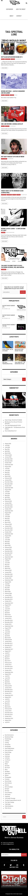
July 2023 (7, 514)
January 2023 (8, 526)
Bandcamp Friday (9, 737)
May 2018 (7, 633)
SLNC (16, 95)
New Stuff (8, 59)
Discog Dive (7, 744)
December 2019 (8, 597)
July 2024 (7, 491)
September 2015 (9, 695)
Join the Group (20, 9)
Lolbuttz (7, 761)
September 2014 (9, 718)
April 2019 (7, 612)
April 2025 (7, 474)
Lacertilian (18, 59)
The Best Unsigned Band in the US (13, 800)
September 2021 (9, 557)
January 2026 (8, 457)
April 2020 (7, 589)
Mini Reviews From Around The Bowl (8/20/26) (19, 351)
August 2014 (8, 720)
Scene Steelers (8, 792)
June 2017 (7, 655)
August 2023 (8, 512)
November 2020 (8, 576)
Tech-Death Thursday (10, 798)
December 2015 (8, 689)
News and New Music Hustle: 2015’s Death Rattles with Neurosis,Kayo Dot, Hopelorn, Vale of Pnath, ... (13, 883)
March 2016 (8, 683)
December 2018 (8, 620)
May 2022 (7, 541)
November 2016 (8, 668)
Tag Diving (7, 796)
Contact (19, 16)
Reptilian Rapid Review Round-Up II (11, 57)
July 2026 (7, 445)
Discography (8, 746)
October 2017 (8, 647)
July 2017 (7, 653)
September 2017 (9, 649)
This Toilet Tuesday (9, 802)
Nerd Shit (7, 765)
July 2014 (7, 722)
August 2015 (8, 697)
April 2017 (7, 658)
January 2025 (8, 480)
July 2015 (7, 699)
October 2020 (8, 578)
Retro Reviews (8, 783)
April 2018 (7, 635)
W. (8, 269)
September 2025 (9, 464)
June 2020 (7, 585)
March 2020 (8, 591)
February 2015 (8, 708)
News (6, 769)
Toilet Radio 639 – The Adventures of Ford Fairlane (20, 364)
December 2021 (8, 551)
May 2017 (7, 657)
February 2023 (8, 524)
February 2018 (8, 639)
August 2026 (8, 443)
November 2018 (8, 622)
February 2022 (8, 547)
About (11, 16)
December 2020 (8, 574)
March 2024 (8, 499)
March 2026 (8, 453)
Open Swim (7, 773)
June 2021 (7, 562)
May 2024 (7, 495)
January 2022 (8, 549)
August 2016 (8, 674)
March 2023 (8, 522)
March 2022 (8, 545)
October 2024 (8, 485)
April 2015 (7, 705)
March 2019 (8, 614)
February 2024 (8, 501)
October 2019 (8, 601)
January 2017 (8, 664)
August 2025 (8, 466)
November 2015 (8, 691)
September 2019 (9, 603)
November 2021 (8, 553)
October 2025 (8, 462)
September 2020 (9, 580)
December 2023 (8, 505)
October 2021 (8, 555)
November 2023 (8, 507)
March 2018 (8, 637)
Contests (7, 740)
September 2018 (9, 626)
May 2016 (7, 680)
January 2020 (8, 595)
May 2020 (7, 587)
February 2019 (8, 616)
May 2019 (7, 610)
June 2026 (7, 447)
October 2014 (8, 716)
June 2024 (7, 493)
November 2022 (8, 530)
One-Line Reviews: (12, 124)
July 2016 (7, 676)
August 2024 (8, 489)
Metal (3, 59)
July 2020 (7, 584)
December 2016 (8, 666)
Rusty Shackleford (10, 232)
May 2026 (7, 449)
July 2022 (7, 537)
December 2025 (8, 459)
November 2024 (8, 483)
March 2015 (8, 707)
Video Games (8, 808)
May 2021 (7, 564)
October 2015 (8, 693)
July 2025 (7, 468)
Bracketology (8, 738)
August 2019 (8, 605)
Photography (8, 777)
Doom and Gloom (9, 750)
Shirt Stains (7, 794)
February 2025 (8, 478)
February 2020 (8, 593)
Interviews (4, 194)
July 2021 (7, 560)
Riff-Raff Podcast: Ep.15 (12, 156)
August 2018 (8, 628)
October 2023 (8, 509)
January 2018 (8, 641)
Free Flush (7, 754)
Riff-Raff (7, 790)
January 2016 (8, 687)
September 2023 (9, 510)
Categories (9, 9)
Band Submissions (9, 735)
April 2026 (7, 451)
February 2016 (8, 685)
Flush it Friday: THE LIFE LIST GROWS (13, 420)
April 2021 (7, 566)
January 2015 (8, 710)
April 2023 (7, 520)
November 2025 (8, 460)
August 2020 (8, 582)
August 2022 (8, 535)
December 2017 (8, 643)
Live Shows (7, 760)
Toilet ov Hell (12, 893)
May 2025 (7, 472)
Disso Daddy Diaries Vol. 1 (11, 430)
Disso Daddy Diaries (9, 748)
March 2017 (8, 660)
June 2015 (7, 701)
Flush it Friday (8, 752)
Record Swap (8, 781)
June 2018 (7, 632)
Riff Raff (7, 788)
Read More (4, 68)
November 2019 (8, 599)
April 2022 (7, 543)
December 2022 (8, 528)
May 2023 (7, 518)
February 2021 (8, 570)
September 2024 (9, 487)
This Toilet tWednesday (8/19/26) (13, 425)
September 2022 (9, 533)
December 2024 (8, 482)
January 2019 (8, 618)
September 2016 (9, 672)
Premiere (7, 779)
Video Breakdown (9, 806)
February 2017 (8, 662)
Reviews (12, 59)
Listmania (9, 194)
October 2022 (8, 532)
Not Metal (6, 399)
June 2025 (7, 470)
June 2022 (7, 539)
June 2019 (7, 608)
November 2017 (8, 645)
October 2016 (8, 670)
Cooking (7, 742)
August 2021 (8, 558)
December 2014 (8, 712)
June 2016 (7, 678)
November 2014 (8, 714)
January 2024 (8, 503)
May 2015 (7, 703)
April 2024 (7, 497)
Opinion (7, 95)
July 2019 (7, 607)
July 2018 (7, 630)
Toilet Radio (4, 158)
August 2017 (8, 651)
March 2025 (8, 476)
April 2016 (7, 682)
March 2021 (8, 568)
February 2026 (8, 455)
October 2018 (8, 624)
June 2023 (7, 516)
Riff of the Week (9, 787)
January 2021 (8, 572)
